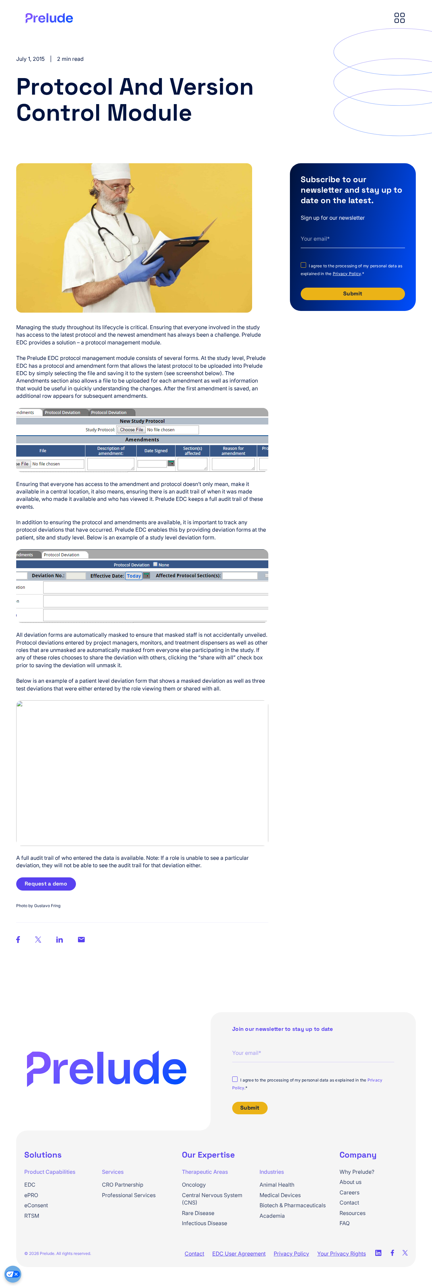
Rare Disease (198, 1213)
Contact (349, 1202)
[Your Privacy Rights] (12, 1274)
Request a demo (46, 883)
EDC (29, 1184)
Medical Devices (280, 1195)
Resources (353, 1213)
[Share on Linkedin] (18, 940)
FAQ (345, 1223)
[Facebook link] (392, 1253)
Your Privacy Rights (341, 1253)
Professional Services (129, 1195)
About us (350, 1182)
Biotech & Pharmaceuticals (293, 1205)
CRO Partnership (122, 1184)
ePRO (31, 1195)
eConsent (36, 1205)
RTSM (31, 1215)
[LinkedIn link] (378, 1253)
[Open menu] (399, 18)
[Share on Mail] (59, 940)
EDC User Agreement (239, 1253)
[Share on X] (38, 940)
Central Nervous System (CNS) (212, 1199)
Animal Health (277, 1184)
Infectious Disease (204, 1223)
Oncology (194, 1184)
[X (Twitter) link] (405, 1253)
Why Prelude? (357, 1171)
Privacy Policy (347, 273)
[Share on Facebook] (81, 940)
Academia (272, 1215)
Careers (349, 1192)
